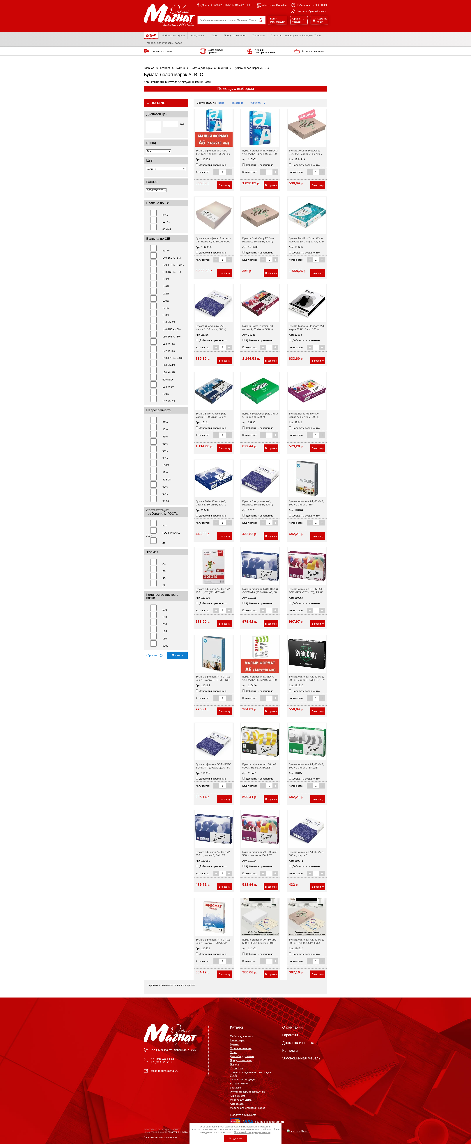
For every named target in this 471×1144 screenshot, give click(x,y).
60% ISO (167, 379)
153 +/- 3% (168, 343)
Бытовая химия (239, 1083)
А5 (164, 578)
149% (165, 279)
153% (165, 315)
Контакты (290, 1050)
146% (165, 286)
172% (165, 293)
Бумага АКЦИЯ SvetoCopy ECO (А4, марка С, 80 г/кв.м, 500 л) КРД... (306, 154)
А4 (164, 563)
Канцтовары (198, 35)
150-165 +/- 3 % (171, 272)
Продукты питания (235, 35)
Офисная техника (241, 1048)
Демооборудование (242, 1056)
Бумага (180, 67)
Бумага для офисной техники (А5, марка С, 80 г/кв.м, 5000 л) (213, 241)
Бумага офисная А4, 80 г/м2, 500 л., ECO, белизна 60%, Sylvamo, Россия (259, 943)
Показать (177, 655)
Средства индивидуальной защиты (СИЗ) (296, 35)
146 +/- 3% (168, 322)
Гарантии (290, 1035)
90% (165, 493)
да (163, 542)
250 (164, 624)
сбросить (152, 655)
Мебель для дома (241, 1099)
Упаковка (235, 1087)
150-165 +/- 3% (171, 336)
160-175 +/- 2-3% (172, 358)
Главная (149, 67)
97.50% (166, 479)
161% (165, 307)
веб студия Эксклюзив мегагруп (184, 1132)
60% (165, 215)
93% (165, 429)
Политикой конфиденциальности (252, 1132)
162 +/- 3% (168, 350)
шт (322, 20)
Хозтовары (258, 35)
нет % (165, 222)
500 (164, 609)
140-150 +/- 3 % (171, 257)
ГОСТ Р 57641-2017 (163, 534)
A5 (164, 585)
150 (164, 638)
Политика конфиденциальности (160, 1137)
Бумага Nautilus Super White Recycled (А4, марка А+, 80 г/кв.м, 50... (306, 241)
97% (165, 472)
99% (165, 436)
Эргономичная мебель (301, 1058)
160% (165, 393)
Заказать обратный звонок (311, 11)
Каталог (165, 67)
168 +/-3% (168, 386)
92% (165, 486)
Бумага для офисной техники (209, 67)
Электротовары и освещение (247, 1091)
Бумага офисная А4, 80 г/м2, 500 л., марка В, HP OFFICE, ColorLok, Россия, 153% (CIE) (213, 680)
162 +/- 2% (168, 401)
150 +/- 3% (168, 372)
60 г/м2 (166, 229)
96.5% (166, 501)
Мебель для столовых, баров (164, 42)
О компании (292, 1027)
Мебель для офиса (173, 35)
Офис (214, 35)
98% (165, 458)
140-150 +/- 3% (171, 329)
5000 (165, 645)
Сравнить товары (298, 20)
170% (165, 300)
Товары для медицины (243, 1079)
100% (165, 465)
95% (165, 443)
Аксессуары (237, 1103)
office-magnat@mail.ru (274, 5)
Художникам (237, 1095)
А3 (164, 571)
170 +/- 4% (168, 365)
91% (165, 422)
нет (164, 525)
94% (165, 450)
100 (164, 617)
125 (164, 631)
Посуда (234, 1064)
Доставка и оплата (298, 1043)
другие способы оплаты (270, 1121)
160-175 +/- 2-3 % (173, 264)
